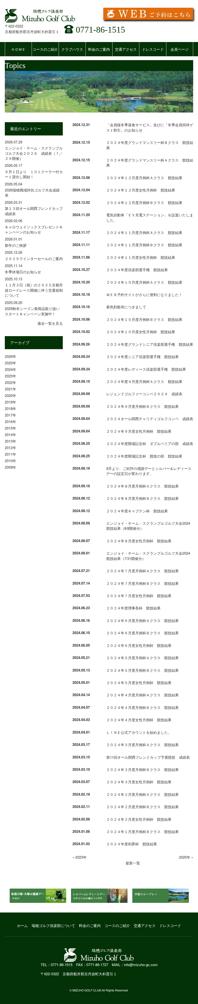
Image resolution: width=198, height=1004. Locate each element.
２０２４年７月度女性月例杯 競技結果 (138, 595)
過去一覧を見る (50, 323)
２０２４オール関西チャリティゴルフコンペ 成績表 (149, 418)
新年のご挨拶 (16, 245)
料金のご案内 (99, 49)
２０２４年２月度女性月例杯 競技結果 (138, 819)
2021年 (10, 388)
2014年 (10, 434)
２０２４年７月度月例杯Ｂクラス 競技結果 (142, 583)
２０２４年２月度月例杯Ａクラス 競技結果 (142, 794)
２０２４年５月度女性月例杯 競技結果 (138, 682)
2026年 (10, 356)
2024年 (10, 369)
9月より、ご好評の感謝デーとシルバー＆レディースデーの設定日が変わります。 (148, 471)
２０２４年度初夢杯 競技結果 (131, 843)
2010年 (10, 460)
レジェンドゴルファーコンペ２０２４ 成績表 (144, 393)
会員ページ (179, 49)
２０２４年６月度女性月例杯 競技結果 (138, 645)
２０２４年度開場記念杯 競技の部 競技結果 (144, 456)
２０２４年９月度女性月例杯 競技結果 (138, 431)
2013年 (10, 441)
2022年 (10, 382)
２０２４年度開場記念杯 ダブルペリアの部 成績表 (149, 443)
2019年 (10, 401)
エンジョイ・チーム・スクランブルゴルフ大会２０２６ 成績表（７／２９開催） (34, 153)
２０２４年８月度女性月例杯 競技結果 (138, 540)
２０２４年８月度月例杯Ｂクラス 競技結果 (142, 498)
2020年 (10, 395)
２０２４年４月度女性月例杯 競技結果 (138, 719)
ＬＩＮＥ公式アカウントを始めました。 (138, 732)
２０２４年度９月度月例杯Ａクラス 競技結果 (144, 381)
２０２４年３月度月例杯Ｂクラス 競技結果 (142, 769)
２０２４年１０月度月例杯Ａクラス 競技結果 (144, 282)
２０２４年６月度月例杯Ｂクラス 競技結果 (142, 632)
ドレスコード (153, 49)
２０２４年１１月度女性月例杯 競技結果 (140, 257)
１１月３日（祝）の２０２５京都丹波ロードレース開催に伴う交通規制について (34, 290)
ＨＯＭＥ (18, 49)
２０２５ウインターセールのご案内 (34, 258)
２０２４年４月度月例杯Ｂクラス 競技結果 (142, 707)
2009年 (10, 467)
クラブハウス (72, 49)
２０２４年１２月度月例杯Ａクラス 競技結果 (144, 177)
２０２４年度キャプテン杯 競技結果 (137, 510)
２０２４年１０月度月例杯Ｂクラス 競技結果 (144, 319)
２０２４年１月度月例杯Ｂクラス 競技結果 (142, 831)
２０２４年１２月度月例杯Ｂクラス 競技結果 (144, 202)
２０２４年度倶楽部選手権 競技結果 (137, 269)
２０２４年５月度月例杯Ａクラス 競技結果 (142, 657)
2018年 (10, 408)
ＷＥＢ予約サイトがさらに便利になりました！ (144, 294)
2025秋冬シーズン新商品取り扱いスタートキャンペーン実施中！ (32, 311)
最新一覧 (133, 862)
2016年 (10, 421)
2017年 (10, 414)
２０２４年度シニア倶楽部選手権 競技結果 (142, 356)
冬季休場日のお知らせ (23, 271)
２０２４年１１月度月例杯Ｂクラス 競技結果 (144, 244)
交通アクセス (126, 49)
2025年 (10, 362)
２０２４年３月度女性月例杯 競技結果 (138, 781)
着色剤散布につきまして (126, 306)
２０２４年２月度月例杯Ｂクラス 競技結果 (142, 806)
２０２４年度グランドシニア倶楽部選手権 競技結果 (149, 344)
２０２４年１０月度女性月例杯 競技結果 (140, 331)
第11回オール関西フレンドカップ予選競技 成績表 (148, 757)
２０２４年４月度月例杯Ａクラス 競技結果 (142, 694)
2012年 (10, 447)
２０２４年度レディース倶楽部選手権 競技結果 (146, 369)
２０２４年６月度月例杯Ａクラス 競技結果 (142, 620)
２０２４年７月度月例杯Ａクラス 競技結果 (142, 570)
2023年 (10, 375)
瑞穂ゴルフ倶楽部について (53, 925)
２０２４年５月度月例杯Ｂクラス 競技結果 (142, 670)
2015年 (10, 428)
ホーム (22, 925)
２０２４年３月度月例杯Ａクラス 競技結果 (142, 744)
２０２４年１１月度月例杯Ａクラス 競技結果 (144, 232)
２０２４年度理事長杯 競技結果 (133, 607)
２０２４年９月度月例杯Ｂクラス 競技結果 (142, 406)
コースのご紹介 (45, 49)
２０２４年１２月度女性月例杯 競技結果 (140, 189)
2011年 (10, 454)
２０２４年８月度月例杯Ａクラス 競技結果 (142, 485)
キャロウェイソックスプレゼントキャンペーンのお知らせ (34, 229)
